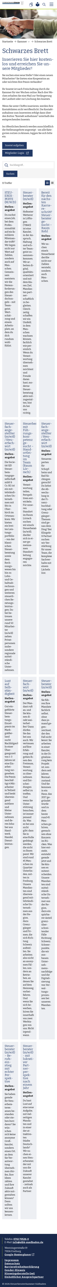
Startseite (7, 41)
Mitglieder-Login (14, 153)
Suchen (10, 173)
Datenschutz (12, 1263)
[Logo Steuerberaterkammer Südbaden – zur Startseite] (13, 4)
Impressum (12, 1260)
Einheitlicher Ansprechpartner (24, 1277)
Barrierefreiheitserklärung (22, 1266)
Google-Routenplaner (18, 1254)
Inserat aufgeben (14, 145)
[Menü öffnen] (51, 4)
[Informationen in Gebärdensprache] (31, 4)
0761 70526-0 (21, 1239)
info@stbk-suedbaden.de (28, 1242)
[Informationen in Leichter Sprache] (37, 4)
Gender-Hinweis (15, 1270)
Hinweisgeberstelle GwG (20, 1273)
